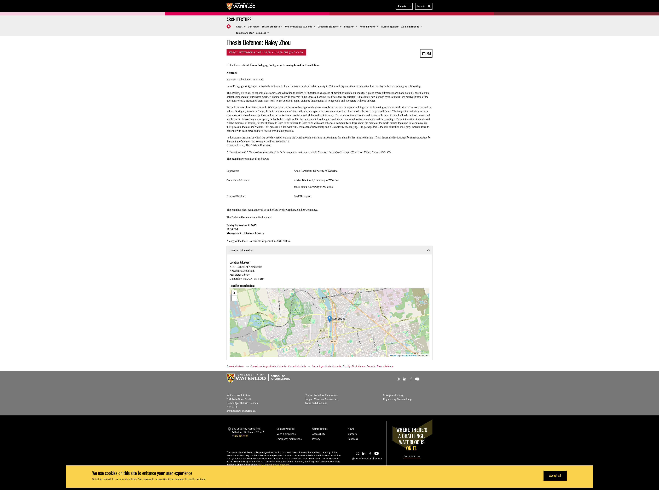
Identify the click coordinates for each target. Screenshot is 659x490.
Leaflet (395, 355)
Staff (354, 366)
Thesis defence (385, 366)
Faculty (346, 366)
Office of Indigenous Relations (273, 464)
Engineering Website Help (397, 399)
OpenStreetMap (409, 355)
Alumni (362, 366)
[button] (404, 6)
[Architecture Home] (229, 26)
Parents (371, 366)
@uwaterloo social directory (367, 458)
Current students (236, 366)
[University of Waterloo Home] (241, 6)
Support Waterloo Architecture (321, 399)
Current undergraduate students (268, 366)
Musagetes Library (393, 395)
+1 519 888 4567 (240, 435)
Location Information (241, 250)
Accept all (555, 475)
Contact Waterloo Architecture (321, 395)
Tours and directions (316, 403)
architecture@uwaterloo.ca (241, 410)
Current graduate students (326, 366)
